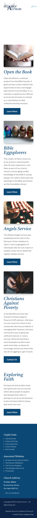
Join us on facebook (12, 493)
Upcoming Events (11, 444)
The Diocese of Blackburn (14, 463)
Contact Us (12, 359)
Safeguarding (28, 514)
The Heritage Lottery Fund (14, 468)
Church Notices (10, 447)
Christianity (9, 471)
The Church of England (13, 465)
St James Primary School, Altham (16, 460)
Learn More (12, 111)
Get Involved (9, 449)
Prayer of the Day (11, 441)
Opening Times (10, 438)
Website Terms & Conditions (15, 511)
